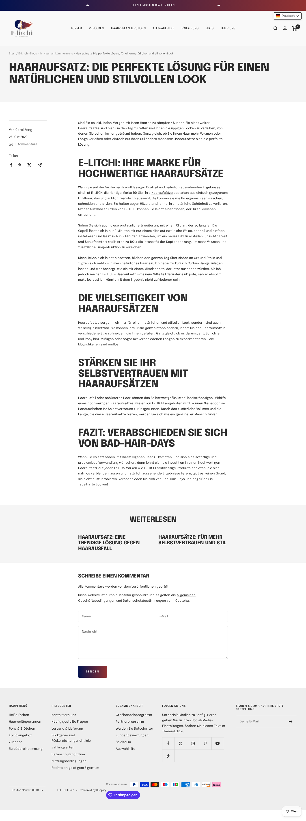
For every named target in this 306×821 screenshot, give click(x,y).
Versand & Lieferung (67, 728)
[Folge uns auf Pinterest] (205, 743)
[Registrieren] (291, 721)
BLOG (210, 28)
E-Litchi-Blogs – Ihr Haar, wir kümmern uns (45, 53)
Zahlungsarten (63, 747)
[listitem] (11, 165)
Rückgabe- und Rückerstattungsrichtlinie (71, 738)
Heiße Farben (19, 715)
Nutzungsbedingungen (69, 761)
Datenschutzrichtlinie (68, 754)
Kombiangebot (20, 735)
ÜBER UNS (228, 28)
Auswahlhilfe (125, 748)
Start (12, 53)
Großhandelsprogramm (134, 715)
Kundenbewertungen (132, 735)
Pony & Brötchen (22, 728)
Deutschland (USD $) (25, 790)
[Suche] (276, 28)
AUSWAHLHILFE (163, 28)
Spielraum (123, 742)
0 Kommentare (26, 144)
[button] (287, 16)
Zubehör (15, 742)
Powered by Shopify (93, 790)
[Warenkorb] (294, 28)
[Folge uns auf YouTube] (217, 743)
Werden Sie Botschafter (134, 728)
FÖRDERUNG (190, 28)
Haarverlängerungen (25, 721)
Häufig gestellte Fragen (70, 721)
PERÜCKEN (96, 28)
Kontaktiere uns (64, 715)
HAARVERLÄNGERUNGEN (128, 28)
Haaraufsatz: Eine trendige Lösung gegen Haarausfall (109, 543)
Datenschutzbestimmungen (144, 600)
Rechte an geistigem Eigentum (75, 767)
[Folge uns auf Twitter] (181, 743)
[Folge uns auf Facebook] (168, 743)
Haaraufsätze (162, 192)
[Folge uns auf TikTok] (168, 756)
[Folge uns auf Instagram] (193, 743)
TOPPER (76, 28)
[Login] (285, 28)
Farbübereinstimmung (26, 748)
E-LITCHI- (109, 274)
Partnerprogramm (130, 721)
